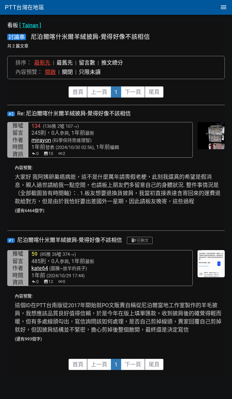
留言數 (87, 63)
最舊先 (64, 63)
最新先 (42, 63)
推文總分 (112, 63)
